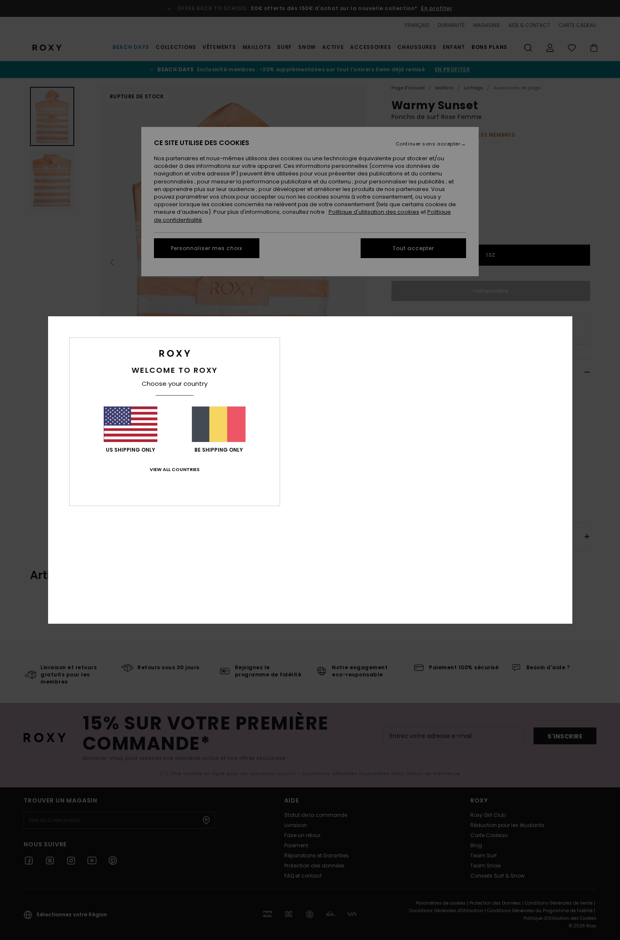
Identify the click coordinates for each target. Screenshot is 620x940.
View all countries (174, 469)
